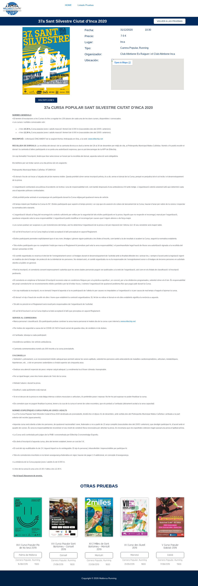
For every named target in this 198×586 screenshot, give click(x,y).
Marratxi (135, 555)
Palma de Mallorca (28, 555)
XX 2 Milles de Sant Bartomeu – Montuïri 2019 (99, 546)
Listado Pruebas (86, 5)
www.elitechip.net (95, 139)
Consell (63, 555)
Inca (122, 42)
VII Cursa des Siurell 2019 (134, 546)
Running (143, 48)
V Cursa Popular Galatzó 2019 (170, 546)
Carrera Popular (129, 48)
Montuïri (99, 555)
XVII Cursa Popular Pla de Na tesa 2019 (27, 546)
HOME (68, 5)
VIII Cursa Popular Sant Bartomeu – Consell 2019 (63, 546)
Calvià (170, 555)
